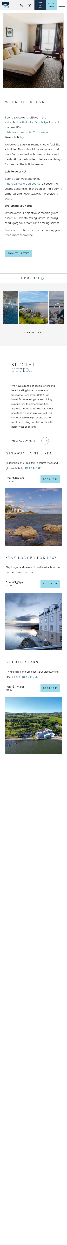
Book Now (52, 6)
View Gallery (33, 332)
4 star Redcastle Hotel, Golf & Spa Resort (31, 122)
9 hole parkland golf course (22, 183)
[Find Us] (30, 5)
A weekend (12, 230)
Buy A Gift (40, 5)
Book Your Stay (19, 254)
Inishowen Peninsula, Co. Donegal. (27, 132)
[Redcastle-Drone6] (33, 307)
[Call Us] (22, 5)
